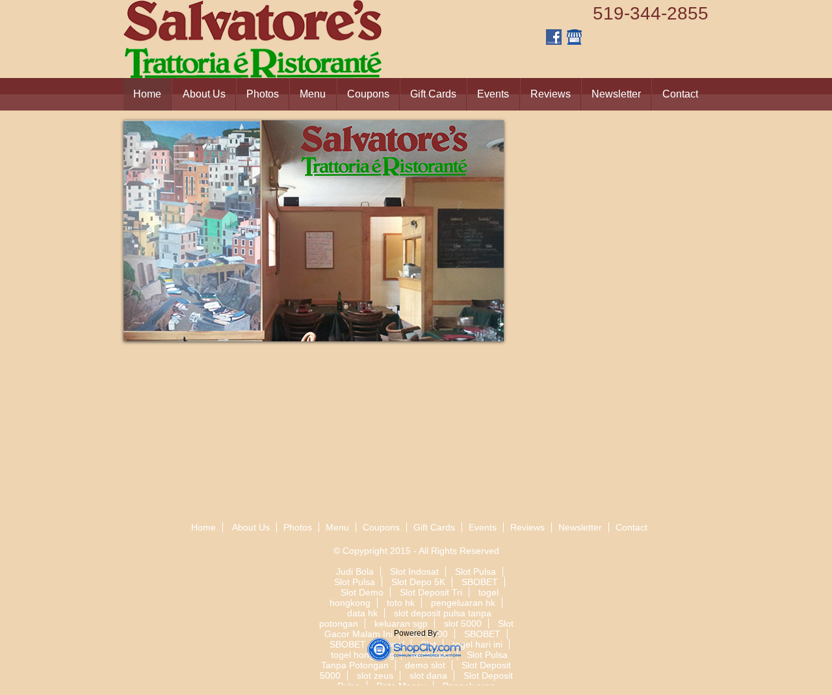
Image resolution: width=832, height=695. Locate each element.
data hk (362, 613)
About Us (204, 93)
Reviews (550, 93)
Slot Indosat (414, 571)
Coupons (368, 93)
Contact (680, 93)
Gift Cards (433, 93)
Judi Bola (355, 571)
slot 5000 (463, 623)
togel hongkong (363, 654)
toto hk (401, 602)
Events (493, 93)
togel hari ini (477, 644)
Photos (262, 93)
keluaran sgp (401, 623)
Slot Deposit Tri (431, 592)
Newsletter (616, 93)
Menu (313, 93)
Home (147, 93)
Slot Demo (362, 592)
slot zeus (375, 675)
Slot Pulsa (475, 571)
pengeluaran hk (463, 602)
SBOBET (480, 582)
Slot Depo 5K (418, 582)
